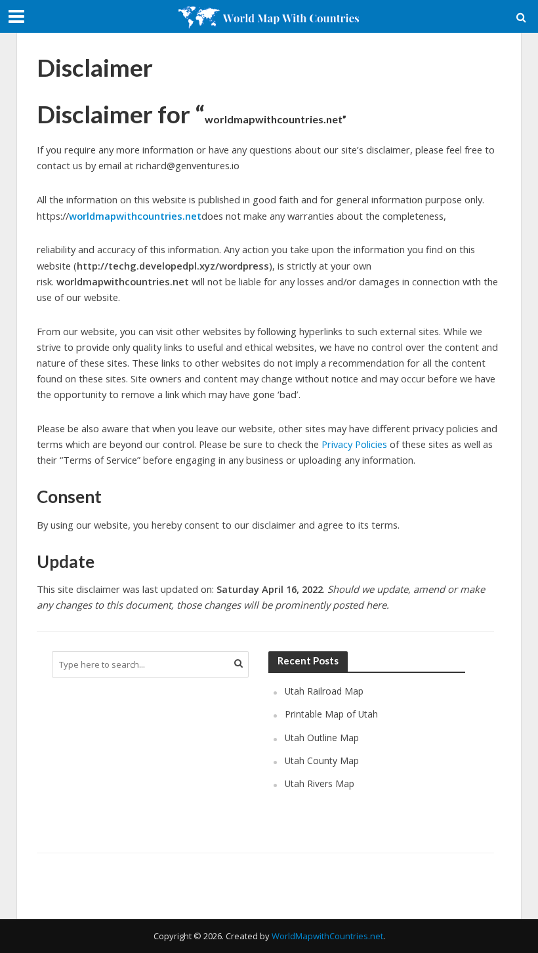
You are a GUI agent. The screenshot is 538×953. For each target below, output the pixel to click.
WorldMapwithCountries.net (327, 936)
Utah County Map (322, 760)
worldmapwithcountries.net (135, 215)
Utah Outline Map (322, 737)
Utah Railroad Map (324, 691)
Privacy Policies (354, 444)
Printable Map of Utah (331, 714)
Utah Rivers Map (319, 783)
